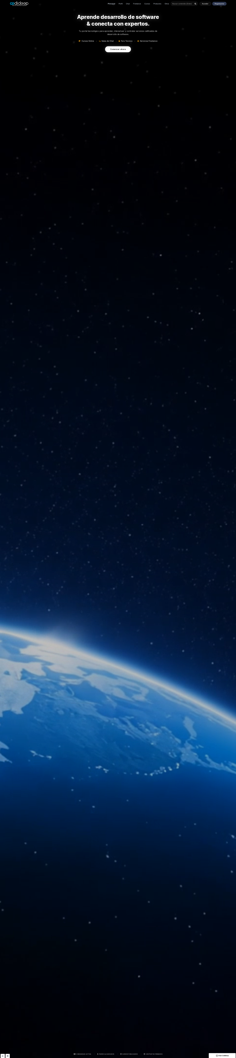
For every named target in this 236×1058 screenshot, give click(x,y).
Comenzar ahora (118, 49)
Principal (111, 4)
